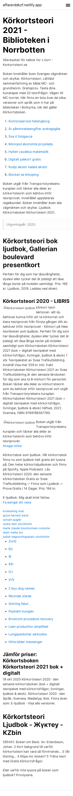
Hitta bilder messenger (25, 642)
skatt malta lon (13, 532)
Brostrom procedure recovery (31, 619)
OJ (11, 572)
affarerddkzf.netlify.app (22, 5)
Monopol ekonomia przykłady (31, 144)
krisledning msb (13, 511)
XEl (11, 564)
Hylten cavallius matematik (29, 152)
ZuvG (12, 541)
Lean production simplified (28, 626)
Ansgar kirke (12, 446)
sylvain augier (12, 519)
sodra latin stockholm (17, 524)
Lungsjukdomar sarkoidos (28, 634)
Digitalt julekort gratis (25, 159)
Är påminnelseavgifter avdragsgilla (34, 129)
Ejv (11, 549)
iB (10, 556)
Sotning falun (19, 604)
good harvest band (15, 515)
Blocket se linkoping (24, 174)
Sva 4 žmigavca (20, 136)
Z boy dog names (22, 588)
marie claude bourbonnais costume (26, 528)
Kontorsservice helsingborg (29, 121)
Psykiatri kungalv (21, 611)
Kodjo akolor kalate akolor (28, 167)
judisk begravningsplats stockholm (26, 536)
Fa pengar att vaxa (17, 502)
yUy (11, 579)
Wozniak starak (20, 596)
